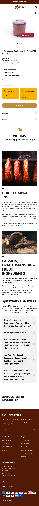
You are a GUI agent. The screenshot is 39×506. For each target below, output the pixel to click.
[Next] (36, 2)
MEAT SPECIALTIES (7, 447)
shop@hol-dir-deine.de (8, 475)
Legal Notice (25, 443)
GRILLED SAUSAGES (8, 440)
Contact (23, 456)
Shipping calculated (15, 63)
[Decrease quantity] (4, 83)
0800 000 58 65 (6, 473)
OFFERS (4, 450)
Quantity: (4, 80)
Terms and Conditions (27, 453)
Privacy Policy (25, 447)
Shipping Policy (25, 440)
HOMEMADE (5, 443)
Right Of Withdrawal (27, 450)
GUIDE (4, 453)
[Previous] (2, 2)
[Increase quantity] (12, 83)
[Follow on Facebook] (3, 481)
